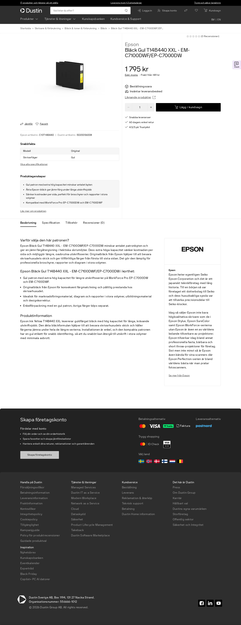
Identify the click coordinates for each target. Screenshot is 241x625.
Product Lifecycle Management (92, 525)
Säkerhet (77, 519)
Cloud (75, 509)
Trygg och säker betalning (207, 3)
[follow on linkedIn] (210, 603)
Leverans (128, 492)
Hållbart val (180, 503)
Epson (132, 44)
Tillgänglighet (29, 525)
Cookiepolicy (28, 519)
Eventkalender (30, 563)
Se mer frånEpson (179, 375)
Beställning (129, 487)
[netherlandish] (172, 461)
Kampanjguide (30, 530)
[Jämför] (186, 10)
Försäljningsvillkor (32, 487)
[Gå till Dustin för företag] (31, 10)
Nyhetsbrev (28, 552)
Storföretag (180, 514)
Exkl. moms (131, 75)
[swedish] (141, 461)
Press (176, 487)
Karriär (177, 498)
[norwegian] (149, 461)
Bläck (104, 28)
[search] (126, 10)
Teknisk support (132, 503)
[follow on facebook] (201, 603)
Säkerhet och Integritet (188, 525)
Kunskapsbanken (93, 19)
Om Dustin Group (184, 492)
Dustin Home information (138, 514)
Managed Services (83, 487)
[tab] (29, 223)
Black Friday (28, 574)
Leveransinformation (34, 498)
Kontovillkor (28, 509)
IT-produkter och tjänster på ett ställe (39, 3)
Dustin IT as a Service (85, 492)
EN (219, 19)
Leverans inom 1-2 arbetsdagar (126, 3)
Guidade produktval (33, 541)
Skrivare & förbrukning (48, 28)
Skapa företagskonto (39, 454)
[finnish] (164, 461)
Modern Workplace (83, 498)
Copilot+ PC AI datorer (35, 579)
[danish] (157, 461)
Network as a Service (85, 503)
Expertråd (27, 568)
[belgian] (180, 461)
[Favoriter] (196, 10)
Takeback (77, 530)
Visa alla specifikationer (34, 164)
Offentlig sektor (183, 519)
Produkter (27, 19)
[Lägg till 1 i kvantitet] (151, 107)
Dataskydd (78, 514)
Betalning (128, 509)
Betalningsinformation (35, 492)
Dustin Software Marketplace (90, 535)
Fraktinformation (31, 503)
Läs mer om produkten (33, 211)
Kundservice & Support (125, 19)
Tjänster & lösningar (57, 19)
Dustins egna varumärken (190, 509)
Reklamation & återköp (137, 498)
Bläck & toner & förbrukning (81, 28)
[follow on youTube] (218, 603)
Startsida (25, 28)
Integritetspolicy (31, 514)
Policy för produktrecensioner (40, 535)
